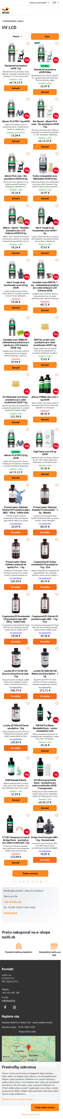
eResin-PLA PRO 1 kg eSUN (16, 121)
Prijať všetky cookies (44, 1107)
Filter (47, 36)
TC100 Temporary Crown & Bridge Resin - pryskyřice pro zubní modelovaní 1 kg (16, 840)
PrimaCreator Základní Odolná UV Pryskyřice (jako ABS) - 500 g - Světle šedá (16, 510)
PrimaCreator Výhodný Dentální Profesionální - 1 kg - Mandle (45, 510)
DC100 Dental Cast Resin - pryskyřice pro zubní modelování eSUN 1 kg (16, 400)
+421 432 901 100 (12, 901)
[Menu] (57, 10)
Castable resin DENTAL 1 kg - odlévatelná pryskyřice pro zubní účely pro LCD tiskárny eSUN (45, 286)
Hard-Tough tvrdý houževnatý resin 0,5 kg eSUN (16, 285)
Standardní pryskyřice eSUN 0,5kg (45, 71)
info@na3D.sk (10, 913)
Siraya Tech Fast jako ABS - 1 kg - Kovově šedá (45, 838)
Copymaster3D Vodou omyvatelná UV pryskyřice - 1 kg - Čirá (45, 565)
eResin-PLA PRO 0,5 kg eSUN (16, 456)
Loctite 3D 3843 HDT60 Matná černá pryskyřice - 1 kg (45, 674)
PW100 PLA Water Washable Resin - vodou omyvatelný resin (45, 728)
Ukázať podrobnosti (30, 1114)
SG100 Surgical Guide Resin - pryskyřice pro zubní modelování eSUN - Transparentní (45, 784)
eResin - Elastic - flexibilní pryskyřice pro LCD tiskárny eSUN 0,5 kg (16, 230)
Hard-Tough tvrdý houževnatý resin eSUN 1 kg (44, 230)
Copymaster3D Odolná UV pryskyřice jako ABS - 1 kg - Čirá (45, 619)
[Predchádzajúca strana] (14, 881)
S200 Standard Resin (15, 780)
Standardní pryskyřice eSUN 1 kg (16, 67)
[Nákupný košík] (49, 10)
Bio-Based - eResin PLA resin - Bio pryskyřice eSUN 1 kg (45, 124)
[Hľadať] (42, 10)
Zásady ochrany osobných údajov (17, 1099)
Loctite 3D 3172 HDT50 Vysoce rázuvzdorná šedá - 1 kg (16, 674)
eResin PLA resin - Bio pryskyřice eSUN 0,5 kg (15, 177)
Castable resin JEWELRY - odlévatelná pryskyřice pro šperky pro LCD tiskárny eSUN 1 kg (15, 344)
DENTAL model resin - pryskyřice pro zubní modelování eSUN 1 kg (44, 342)
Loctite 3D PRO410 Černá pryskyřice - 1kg (15, 727)
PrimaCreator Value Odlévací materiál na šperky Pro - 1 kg (15, 565)
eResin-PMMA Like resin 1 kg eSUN (44, 398)
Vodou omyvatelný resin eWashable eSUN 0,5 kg (45, 177)
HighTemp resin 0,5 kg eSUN (44, 453)
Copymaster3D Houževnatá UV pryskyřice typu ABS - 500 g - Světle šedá (16, 619)
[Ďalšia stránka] (46, 881)
